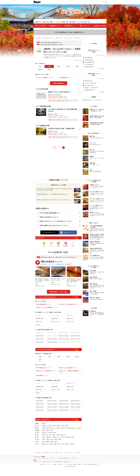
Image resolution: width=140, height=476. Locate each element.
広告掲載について (80, 464)
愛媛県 (47, 441)
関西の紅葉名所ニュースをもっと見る (58, 291)
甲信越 (63, 22)
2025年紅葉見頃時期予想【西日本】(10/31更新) (51, 44)
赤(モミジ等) (71, 321)
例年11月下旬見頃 (76, 339)
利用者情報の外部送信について (94, 464)
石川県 (43, 432)
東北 (48, 22)
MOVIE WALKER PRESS (59, 461)
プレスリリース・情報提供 (67, 464)
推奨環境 (54, 464)
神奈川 (59, 22)
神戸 (57, 437)
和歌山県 (40, 69)
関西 (74, 22)
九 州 (36, 444)
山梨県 (43, 430)
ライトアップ (71, 315)
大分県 (63, 444)
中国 (82, 22)
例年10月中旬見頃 (64, 335)
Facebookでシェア (69, 232)
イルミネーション (74, 458)
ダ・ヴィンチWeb (43, 461)
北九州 (47, 444)
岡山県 (47, 439)
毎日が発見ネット (67, 461)
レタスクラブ (36, 461)
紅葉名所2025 (38, 22)
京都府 (58, 66)
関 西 (36, 437)
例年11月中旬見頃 (64, 339)
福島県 (66, 425)
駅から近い (39, 321)
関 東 (36, 428)
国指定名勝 (55, 318)
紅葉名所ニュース (71, 25)
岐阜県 (53, 435)
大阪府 (40, 356)
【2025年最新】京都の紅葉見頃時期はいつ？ (50, 42)
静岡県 (61, 435)
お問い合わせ (60, 464)
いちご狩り (43, 458)
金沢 (46, 432)
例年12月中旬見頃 (64, 410)
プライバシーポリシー (48, 464)
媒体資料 (74, 464)
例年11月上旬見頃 (53, 339)
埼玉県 (61, 428)
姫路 (60, 437)
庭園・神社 (70, 318)
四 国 (36, 441)
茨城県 (79, 428)
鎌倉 (54, 428)
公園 (38, 324)
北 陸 (36, 432)
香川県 (43, 441)
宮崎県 (67, 444)
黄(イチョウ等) (55, 321)
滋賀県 (49, 69)
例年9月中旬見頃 (64, 400)
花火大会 (58, 458)
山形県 (62, 425)
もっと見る (101, 68)
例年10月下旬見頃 (76, 335)
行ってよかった (85, 25)
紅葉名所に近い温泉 (100, 25)
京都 (76, 22)
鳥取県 (55, 439)
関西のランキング (43, 367)
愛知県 (43, 435)
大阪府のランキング (43, 304)
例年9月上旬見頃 (52, 400)
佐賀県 (50, 444)
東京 (56, 22)
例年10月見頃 (40, 335)
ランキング (44, 77)
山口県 (51, 439)
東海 (70, 22)
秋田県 (58, 425)
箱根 (51, 428)
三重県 (57, 435)
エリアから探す (42, 25)
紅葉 (69, 458)
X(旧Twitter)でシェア (50, 232)
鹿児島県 (72, 444)
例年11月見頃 (40, 339)
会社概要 (85, 464)
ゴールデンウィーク (53, 458)
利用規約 (42, 464)
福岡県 (43, 444)
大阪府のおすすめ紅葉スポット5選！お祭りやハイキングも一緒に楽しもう (58, 257)
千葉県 (57, 428)
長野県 (47, 430)
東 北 (36, 425)
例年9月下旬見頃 (76, 400)
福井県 (54, 432)
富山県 (50, 432)
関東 (51, 22)
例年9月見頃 (40, 400)
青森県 (50, 425)
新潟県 (51, 430)
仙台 (46, 425)
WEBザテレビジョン (50, 461)
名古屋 (47, 435)
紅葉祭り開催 (40, 318)
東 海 (36, 435)
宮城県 (43, 425)
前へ (56, 147)
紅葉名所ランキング (56, 25)
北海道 (44, 22)
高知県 (55, 441)
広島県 (43, 439)
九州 (88, 22)
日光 (75, 428)
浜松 (65, 435)
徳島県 (51, 441)
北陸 (67, 22)
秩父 (65, 428)
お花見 (47, 458)
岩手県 (54, 425)
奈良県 (77, 66)
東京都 (43, 428)
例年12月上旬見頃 (53, 342)
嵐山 (50, 437)
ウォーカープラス (37, 458)
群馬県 (68, 428)
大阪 (79, 22)
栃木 (54, 22)
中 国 (36, 439)
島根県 (59, 439)
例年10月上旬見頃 (53, 404)
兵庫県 (67, 66)
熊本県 (59, 444)
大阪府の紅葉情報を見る (58, 83)
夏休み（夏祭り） (64, 458)
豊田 (50, 435)
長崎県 (55, 444)
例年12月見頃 (40, 342)
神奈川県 (48, 428)
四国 (85, 22)
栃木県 (72, 428)
